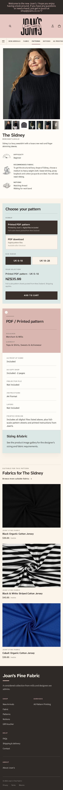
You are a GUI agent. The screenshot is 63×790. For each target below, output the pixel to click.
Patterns (36, 41)
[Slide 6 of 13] (47, 125)
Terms (13, 785)
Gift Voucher (8, 724)
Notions (46, 41)
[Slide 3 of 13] (24, 125)
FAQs (5, 738)
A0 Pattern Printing (42, 704)
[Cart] (59, 26)
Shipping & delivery (11, 743)
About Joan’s (9, 767)
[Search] (10, 26)
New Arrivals (14, 41)
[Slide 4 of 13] (32, 125)
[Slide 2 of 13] (16, 125)
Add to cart (31, 295)
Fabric (26, 41)
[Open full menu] (3, 41)
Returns (21, 785)
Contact (6, 748)
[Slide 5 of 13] (40, 125)
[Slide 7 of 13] (55, 125)
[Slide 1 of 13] (8, 125)
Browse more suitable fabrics (17, 479)
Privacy (5, 785)
